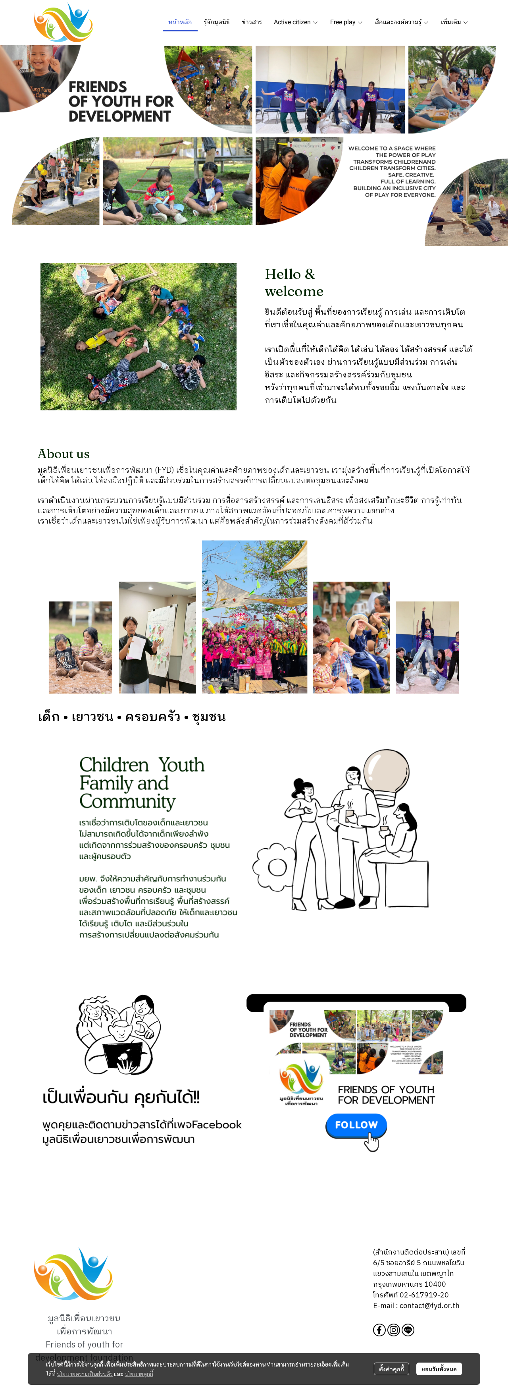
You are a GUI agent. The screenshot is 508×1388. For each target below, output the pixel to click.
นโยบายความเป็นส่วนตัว (85, 1373)
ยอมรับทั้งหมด (439, 1369)
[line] (408, 1330)
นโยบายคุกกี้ (139, 1373)
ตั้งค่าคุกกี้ (391, 1369)
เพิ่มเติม (452, 22)
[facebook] (379, 1330)
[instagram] (393, 1330)
